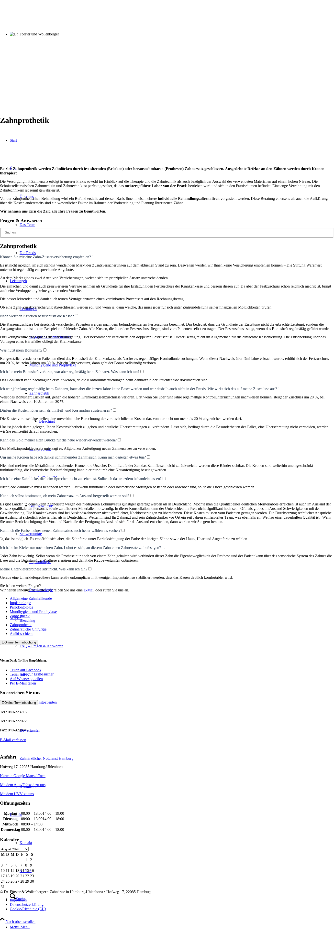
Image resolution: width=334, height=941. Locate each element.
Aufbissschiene (21, 633)
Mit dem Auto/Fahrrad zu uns (22, 785)
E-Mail (89, 590)
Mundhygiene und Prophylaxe (33, 612)
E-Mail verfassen (13, 740)
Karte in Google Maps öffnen (22, 776)
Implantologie (20, 603)
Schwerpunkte (31, 534)
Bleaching (27, 620)
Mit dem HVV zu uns (17, 794)
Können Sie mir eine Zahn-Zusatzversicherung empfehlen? (45, 257)
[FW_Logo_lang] (167, 108)
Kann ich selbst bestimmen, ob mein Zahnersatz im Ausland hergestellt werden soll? (64, 496)
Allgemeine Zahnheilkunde (31, 598)
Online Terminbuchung (19, 642)
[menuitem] (172, 927)
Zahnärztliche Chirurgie (28, 629)
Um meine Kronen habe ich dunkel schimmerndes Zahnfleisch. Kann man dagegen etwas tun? (73, 457)
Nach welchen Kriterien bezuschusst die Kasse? (37, 316)
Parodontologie (21, 607)
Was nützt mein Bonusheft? (21, 350)
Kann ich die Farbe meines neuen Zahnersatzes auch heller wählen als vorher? (60, 530)
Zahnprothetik (21, 625)
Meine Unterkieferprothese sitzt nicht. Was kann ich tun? (43, 569)
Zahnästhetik (20, 616)
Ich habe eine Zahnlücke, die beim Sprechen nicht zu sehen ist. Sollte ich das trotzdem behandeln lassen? (81, 479)
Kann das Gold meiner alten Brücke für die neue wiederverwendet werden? (58, 440)
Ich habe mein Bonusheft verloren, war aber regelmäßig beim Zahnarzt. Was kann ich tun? (69, 372)
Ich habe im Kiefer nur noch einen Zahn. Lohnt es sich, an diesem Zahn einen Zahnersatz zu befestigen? (80, 547)
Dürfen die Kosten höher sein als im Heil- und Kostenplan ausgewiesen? (56, 410)
